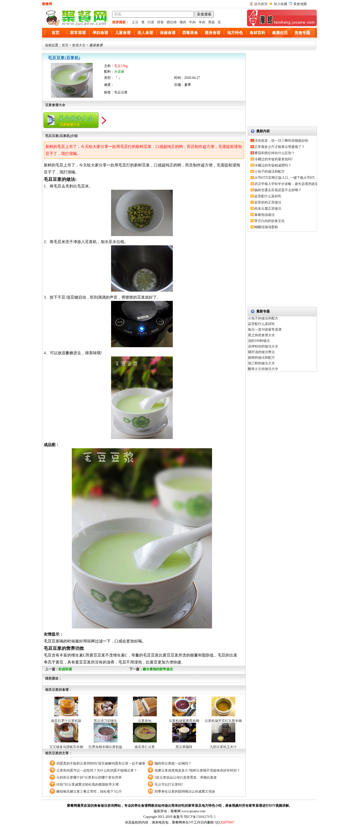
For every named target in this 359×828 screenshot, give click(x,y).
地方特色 (235, 33)
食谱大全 (79, 45)
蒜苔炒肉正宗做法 (267, 202)
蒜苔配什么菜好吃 (267, 196)
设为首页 (261, 4)
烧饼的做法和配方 (261, 358)
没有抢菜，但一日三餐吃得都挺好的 (281, 141)
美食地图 (300, 4)
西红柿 (172, 22)
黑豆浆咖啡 (184, 747)
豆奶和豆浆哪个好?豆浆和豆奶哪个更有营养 (89, 777)
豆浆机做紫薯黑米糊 (184, 721)
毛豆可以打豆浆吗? (169, 784)
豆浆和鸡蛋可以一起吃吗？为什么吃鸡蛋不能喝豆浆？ (96, 770)
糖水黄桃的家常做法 (158, 669)
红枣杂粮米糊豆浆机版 (105, 747)
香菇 (211, 22)
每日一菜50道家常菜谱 (265, 329)
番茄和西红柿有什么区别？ (274, 153)
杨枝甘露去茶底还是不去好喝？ (278, 190)
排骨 (160, 22)
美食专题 (302, 33)
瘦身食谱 (212, 33)
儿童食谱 (123, 33)
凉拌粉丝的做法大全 (263, 346)
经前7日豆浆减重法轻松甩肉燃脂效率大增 (87, 784)
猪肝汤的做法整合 (261, 352)
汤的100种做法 (259, 341)
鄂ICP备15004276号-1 (200, 817)
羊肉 (202, 22)
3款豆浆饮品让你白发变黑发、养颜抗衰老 (186, 777)
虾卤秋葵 (65, 669)
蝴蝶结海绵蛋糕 (266, 227)
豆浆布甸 (144, 721)
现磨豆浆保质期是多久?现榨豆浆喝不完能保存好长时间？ (197, 770)
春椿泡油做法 (264, 215)
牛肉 (192, 22)
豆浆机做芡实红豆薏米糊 (223, 721)
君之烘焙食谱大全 (261, 335)
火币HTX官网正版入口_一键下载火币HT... (285, 178)
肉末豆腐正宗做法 (267, 209)
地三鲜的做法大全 (261, 363)
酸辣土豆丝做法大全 (263, 369)
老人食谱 (145, 33)
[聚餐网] (75, 25)
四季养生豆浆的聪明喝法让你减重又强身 (185, 791)
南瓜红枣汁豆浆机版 (66, 721)
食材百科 (257, 33)
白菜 (151, 22)
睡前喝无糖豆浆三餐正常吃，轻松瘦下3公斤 (89, 791)
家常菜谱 (78, 33)
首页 (55, 33)
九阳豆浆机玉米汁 (223, 747)
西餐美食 (190, 33)
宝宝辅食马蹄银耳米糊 (66, 747)
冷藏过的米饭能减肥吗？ (272, 165)
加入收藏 (280, 4)
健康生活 (280, 33)
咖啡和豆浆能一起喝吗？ (173, 763)
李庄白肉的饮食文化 (269, 221)
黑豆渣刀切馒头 (105, 721)
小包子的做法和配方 (269, 171)
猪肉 (183, 22)
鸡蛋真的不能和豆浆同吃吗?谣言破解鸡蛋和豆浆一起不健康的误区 (100, 763)
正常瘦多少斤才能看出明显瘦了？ (279, 147)
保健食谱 (168, 33)
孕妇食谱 (100, 33)
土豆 (135, 22)
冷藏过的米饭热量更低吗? (273, 159)
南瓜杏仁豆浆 (145, 747)
